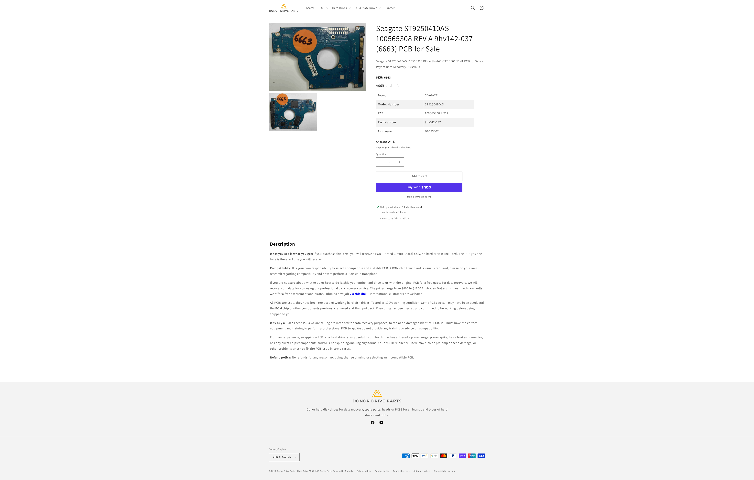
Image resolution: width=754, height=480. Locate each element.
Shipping (381, 147)
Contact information (444, 471)
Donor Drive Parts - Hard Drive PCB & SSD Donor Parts (304, 471)
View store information (394, 218)
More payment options (419, 196)
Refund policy (364, 471)
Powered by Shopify (343, 471)
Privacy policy (382, 471)
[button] (323, 8)
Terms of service (401, 471)
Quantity (381, 154)
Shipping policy (422, 471)
